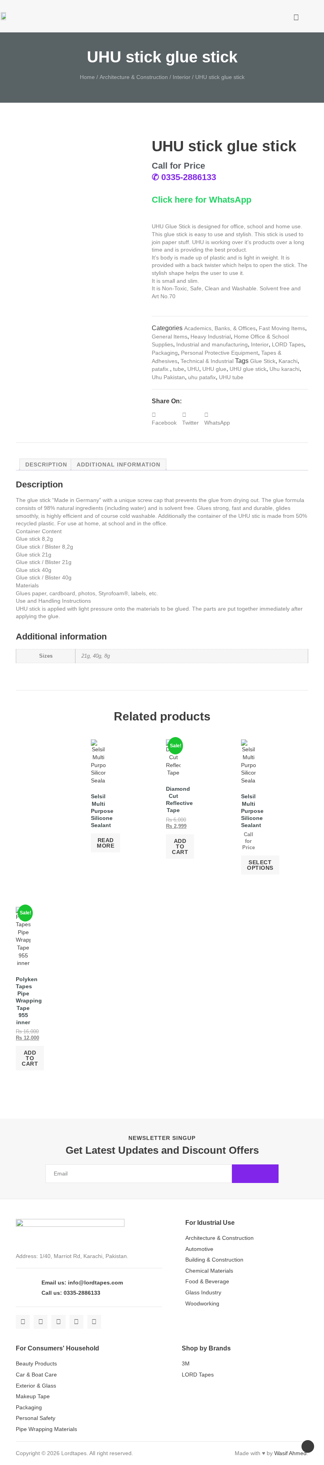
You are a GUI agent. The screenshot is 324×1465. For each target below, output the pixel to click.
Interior (181, 77)
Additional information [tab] (118, 464)
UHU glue (214, 369)
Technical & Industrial (207, 361)
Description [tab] (46, 464)
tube (178, 369)
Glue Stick (262, 361)
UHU (193, 369)
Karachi (288, 361)
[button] (259, 17)
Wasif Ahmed (290, 1453)
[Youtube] (76, 1322)
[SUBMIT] (255, 1173)
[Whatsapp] (94, 1322)
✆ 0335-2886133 (184, 177)
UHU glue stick (248, 369)
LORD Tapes (288, 344)
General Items (169, 336)
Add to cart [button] (180, 846)
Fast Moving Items (282, 328)
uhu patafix (202, 377)
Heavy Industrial (210, 336)
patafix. (161, 369)
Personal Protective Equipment (219, 353)
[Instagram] (58, 1322)
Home (87, 77)
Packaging (165, 353)
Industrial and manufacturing (212, 344)
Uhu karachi (284, 369)
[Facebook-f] (23, 1322)
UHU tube (231, 377)
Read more (105, 843)
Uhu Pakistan (168, 377)
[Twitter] (40, 1322)
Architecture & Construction (134, 77)
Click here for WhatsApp (201, 200)
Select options (260, 865)
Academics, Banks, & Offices (220, 328)
